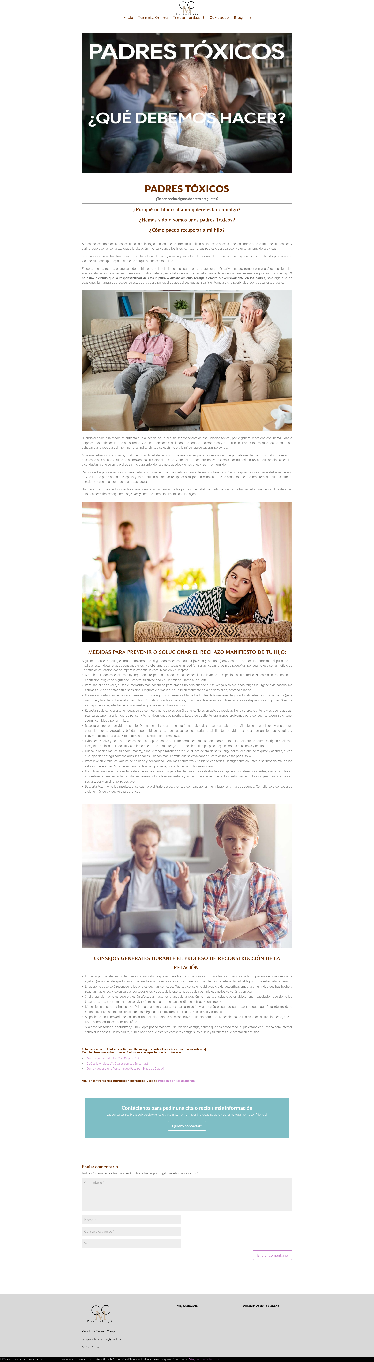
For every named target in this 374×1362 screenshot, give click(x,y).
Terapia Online (153, 18)
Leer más (214, 1359)
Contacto (219, 18)
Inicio (128, 18)
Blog (238, 18)
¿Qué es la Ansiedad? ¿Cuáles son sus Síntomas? (116, 1063)
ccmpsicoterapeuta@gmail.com (102, 1339)
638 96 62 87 (90, 1347)
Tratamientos (187, 18)
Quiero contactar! (187, 1125)
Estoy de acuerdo (199, 1359)
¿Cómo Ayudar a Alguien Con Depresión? (112, 1058)
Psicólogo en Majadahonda (176, 1080)
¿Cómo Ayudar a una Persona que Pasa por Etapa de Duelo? (124, 1068)
